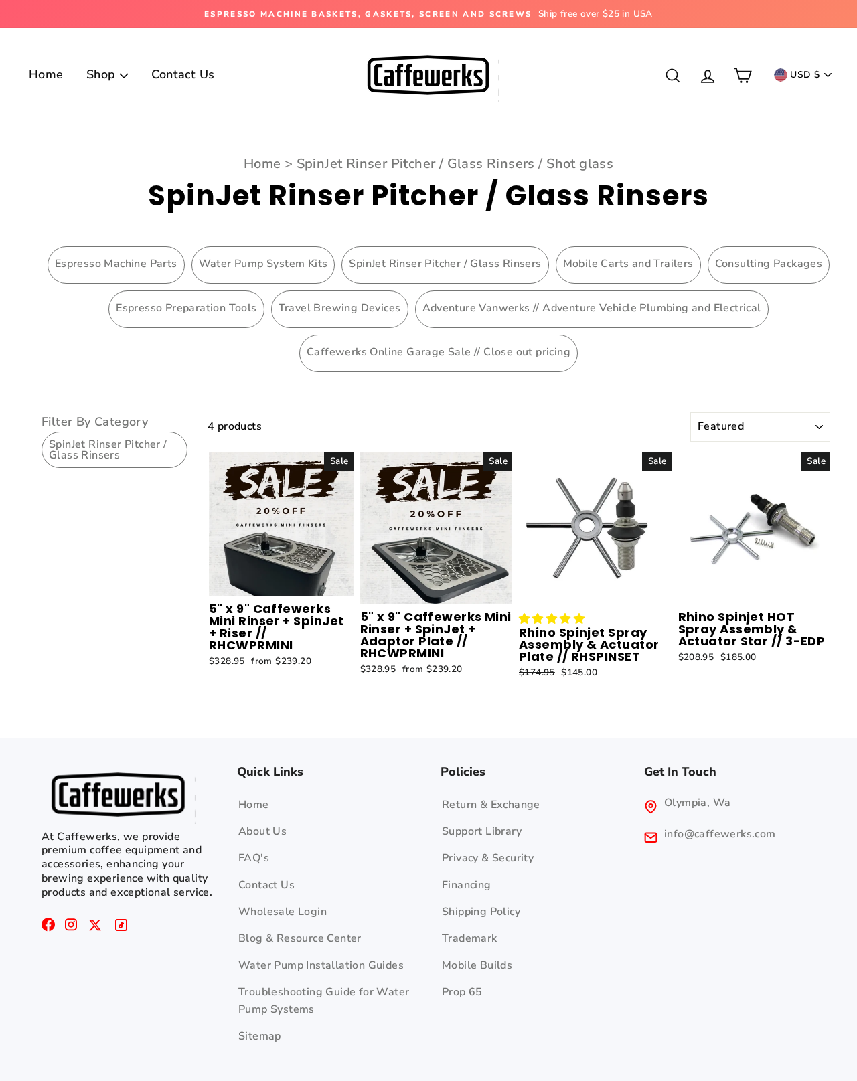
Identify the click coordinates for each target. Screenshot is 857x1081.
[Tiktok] (121, 927)
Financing (466, 885)
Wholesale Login (282, 911)
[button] (552, 619)
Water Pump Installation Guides (321, 965)
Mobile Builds (477, 965)
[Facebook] (48, 928)
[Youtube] (95, 927)
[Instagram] (71, 927)
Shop (102, 74)
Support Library (482, 831)
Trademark (469, 938)
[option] (428, 14)
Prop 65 (462, 992)
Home (46, 74)
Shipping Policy (481, 911)
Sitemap (259, 1036)
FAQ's (253, 858)
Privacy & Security (488, 858)
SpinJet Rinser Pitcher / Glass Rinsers (416, 164)
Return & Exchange (491, 804)
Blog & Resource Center (300, 938)
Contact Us (182, 74)
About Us (262, 831)
